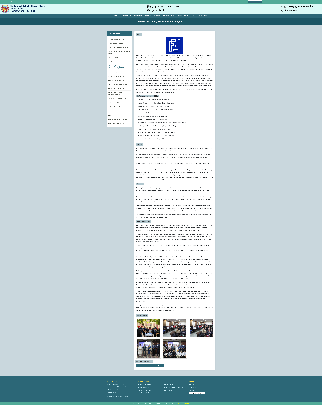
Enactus (110, 62)
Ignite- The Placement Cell (116, 76)
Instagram (143, 366)
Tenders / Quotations (144, 390)
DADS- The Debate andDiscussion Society (119, 52)
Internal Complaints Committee (173, 387)
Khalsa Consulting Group (116, 88)
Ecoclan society (113, 57)
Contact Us (192, 387)
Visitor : (191, 390)
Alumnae (191, 384)
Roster (166, 393)
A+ (2, 2)
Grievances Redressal (145, 387)
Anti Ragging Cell (143, 393)
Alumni (288, 2)
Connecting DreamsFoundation (118, 47)
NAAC (302, 2)
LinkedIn (157, 366)
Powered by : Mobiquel (183, 403)
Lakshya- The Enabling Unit (117, 98)
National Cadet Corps (115, 103)
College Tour (295, 2)
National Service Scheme (116, 107)
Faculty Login (316, 2)
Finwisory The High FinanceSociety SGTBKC (116, 67)
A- (7, 2)
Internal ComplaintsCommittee (118, 80)
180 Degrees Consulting (116, 39)
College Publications (144, 384)
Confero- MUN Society (115, 43)
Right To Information (170, 384)
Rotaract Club (112, 111)
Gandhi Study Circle (114, 72)
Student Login (280, 2)
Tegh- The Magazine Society (117, 119)
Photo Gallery (168, 390)
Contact (307, 2)
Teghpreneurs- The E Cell (116, 123)
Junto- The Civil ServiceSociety (118, 84)
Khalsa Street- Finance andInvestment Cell (115, 93)
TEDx (109, 115)
